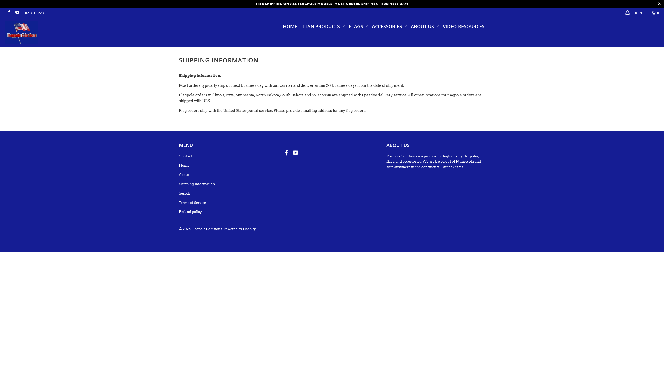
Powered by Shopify (240, 229)
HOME (290, 26)
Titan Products (321, 26)
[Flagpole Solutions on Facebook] (8, 13)
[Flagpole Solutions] (55, 32)
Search (184, 193)
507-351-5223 (33, 13)
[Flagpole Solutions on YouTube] (17, 13)
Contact (185, 156)
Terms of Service (192, 203)
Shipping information (197, 184)
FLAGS (356, 26)
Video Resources (464, 26)
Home (184, 165)
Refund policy (190, 212)
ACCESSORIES (387, 26)
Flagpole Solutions (206, 229)
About (184, 175)
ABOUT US (423, 26)
